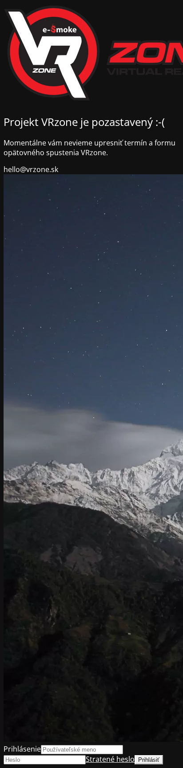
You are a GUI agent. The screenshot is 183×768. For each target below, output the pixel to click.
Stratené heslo (110, 759)
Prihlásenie (22, 749)
